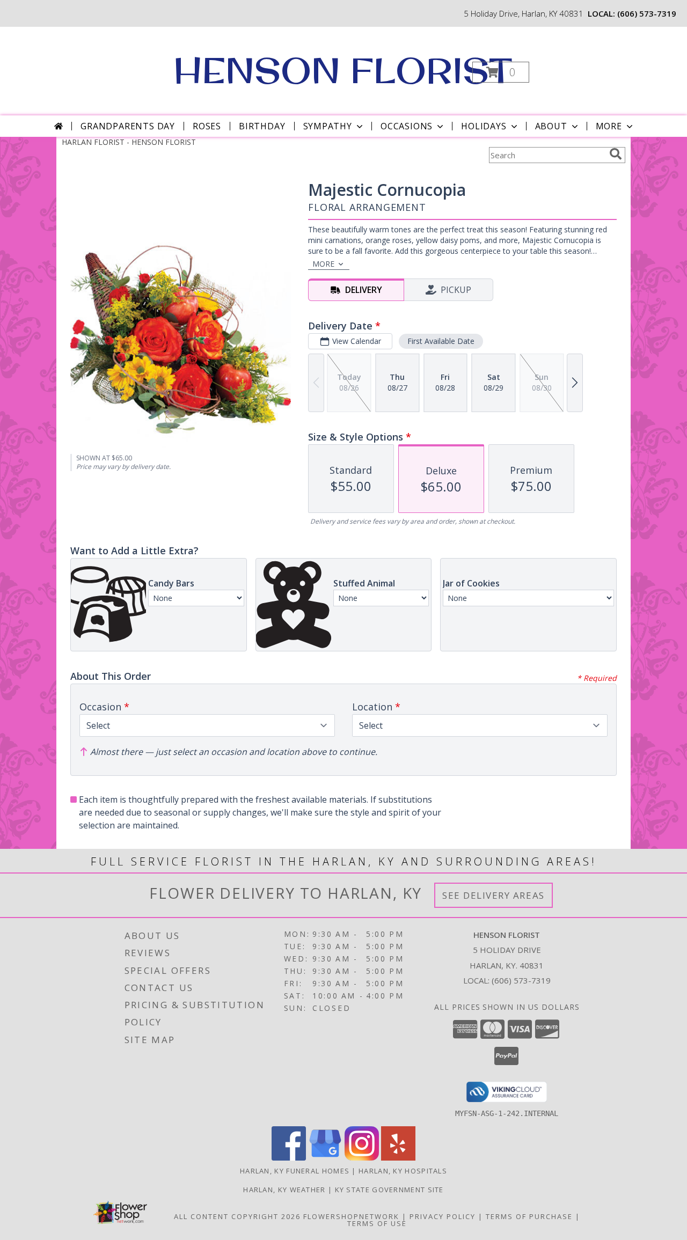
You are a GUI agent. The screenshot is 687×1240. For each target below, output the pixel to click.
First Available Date (440, 341)
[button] (500, 72)
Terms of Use (377, 1223)
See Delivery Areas (493, 895)
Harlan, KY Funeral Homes (294, 1171)
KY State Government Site (389, 1189)
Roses (207, 126)
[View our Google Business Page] (325, 1158)
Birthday (262, 126)
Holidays (483, 126)
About (551, 126)
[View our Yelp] (398, 1158)
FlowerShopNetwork (351, 1216)
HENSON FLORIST (342, 70)
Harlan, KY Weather (284, 1189)
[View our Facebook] (289, 1158)
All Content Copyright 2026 (237, 1216)
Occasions (407, 126)
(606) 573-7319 (646, 13)
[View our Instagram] (362, 1158)
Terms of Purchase (529, 1216)
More (609, 126)
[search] (615, 154)
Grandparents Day (128, 126)
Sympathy (327, 126)
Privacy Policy (443, 1216)
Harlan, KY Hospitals (403, 1171)
